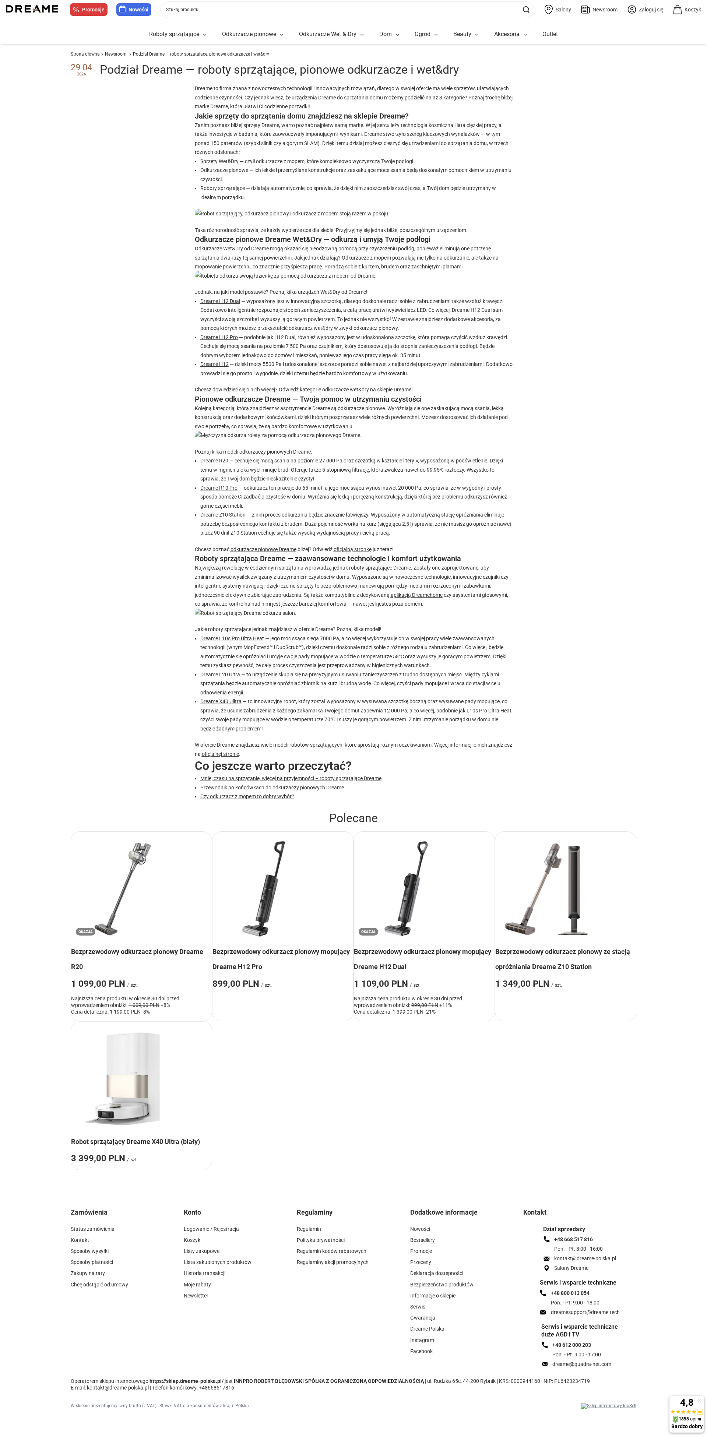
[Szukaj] (526, 9)
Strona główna (85, 54)
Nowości (138, 10)
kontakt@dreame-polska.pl (118, 1388)
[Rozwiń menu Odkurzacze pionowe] (282, 34)
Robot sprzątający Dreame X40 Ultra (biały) (135, 1141)
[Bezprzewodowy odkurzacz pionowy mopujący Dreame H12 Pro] (264, 888)
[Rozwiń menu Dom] (397, 34)
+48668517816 (216, 1388)
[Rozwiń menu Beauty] (477, 34)
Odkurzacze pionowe (249, 34)
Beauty (462, 34)
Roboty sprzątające (174, 34)
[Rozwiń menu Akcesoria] (525, 34)
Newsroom (116, 54)
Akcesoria (507, 34)
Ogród (422, 34)
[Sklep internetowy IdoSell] (608, 1406)
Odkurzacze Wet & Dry (327, 34)
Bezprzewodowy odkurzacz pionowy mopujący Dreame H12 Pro (281, 959)
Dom (385, 34)
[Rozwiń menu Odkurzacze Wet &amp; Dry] (362, 34)
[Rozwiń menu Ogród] (436, 34)
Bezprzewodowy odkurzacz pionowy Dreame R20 (137, 959)
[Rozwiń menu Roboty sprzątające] (205, 34)
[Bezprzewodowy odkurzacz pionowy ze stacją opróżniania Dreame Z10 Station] (546, 888)
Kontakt (534, 1212)
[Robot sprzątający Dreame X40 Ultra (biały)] (122, 1078)
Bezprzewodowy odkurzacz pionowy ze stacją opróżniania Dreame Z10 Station (562, 959)
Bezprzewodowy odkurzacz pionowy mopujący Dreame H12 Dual (422, 959)
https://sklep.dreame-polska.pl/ (187, 1381)
